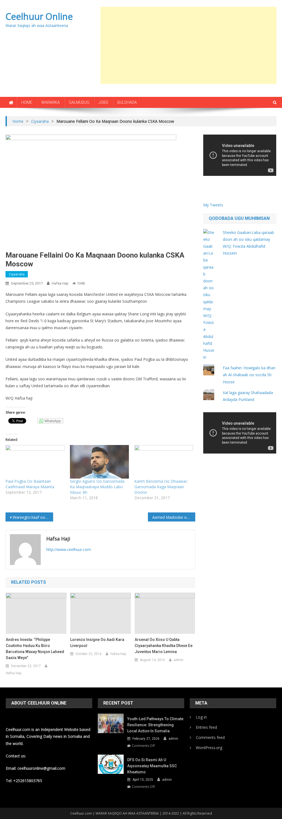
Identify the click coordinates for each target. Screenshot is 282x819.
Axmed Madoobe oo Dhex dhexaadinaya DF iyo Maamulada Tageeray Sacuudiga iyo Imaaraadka (173, 517)
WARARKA (50, 102)
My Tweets (213, 205)
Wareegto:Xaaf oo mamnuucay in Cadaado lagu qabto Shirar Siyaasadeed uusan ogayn (33, 517)
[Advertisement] (191, 45)
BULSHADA (127, 102)
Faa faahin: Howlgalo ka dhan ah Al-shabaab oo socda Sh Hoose (249, 374)
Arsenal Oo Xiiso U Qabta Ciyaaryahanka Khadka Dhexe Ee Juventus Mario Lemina (163, 645)
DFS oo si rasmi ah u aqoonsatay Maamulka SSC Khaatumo (152, 766)
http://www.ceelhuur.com (68, 549)
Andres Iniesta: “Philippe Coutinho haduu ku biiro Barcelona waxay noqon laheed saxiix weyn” (35, 648)
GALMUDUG (79, 102)
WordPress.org (209, 747)
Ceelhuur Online (39, 16)
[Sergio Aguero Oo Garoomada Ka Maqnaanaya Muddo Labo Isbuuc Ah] (99, 462)
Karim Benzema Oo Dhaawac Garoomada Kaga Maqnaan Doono (161, 487)
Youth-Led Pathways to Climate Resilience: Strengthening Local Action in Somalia (155, 725)
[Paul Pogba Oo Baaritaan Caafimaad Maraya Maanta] (35, 462)
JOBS (103, 102)
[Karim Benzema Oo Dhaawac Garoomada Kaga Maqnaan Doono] (163, 462)
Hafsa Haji (60, 283)
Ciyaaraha (17, 274)
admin (178, 660)
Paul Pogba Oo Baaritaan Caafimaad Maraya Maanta (30, 484)
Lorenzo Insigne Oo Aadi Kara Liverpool (97, 642)
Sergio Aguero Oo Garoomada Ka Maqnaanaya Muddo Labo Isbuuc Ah (97, 487)
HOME (26, 102)
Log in (201, 717)
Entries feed (206, 727)
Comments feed (210, 737)
